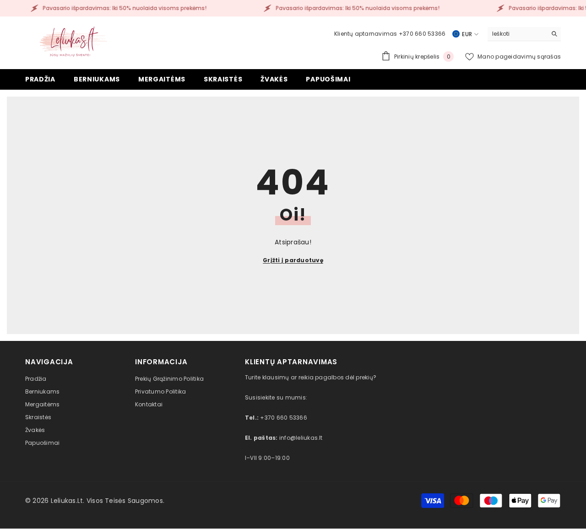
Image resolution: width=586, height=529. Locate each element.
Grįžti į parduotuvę (293, 260)
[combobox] (517, 34)
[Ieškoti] (524, 34)
